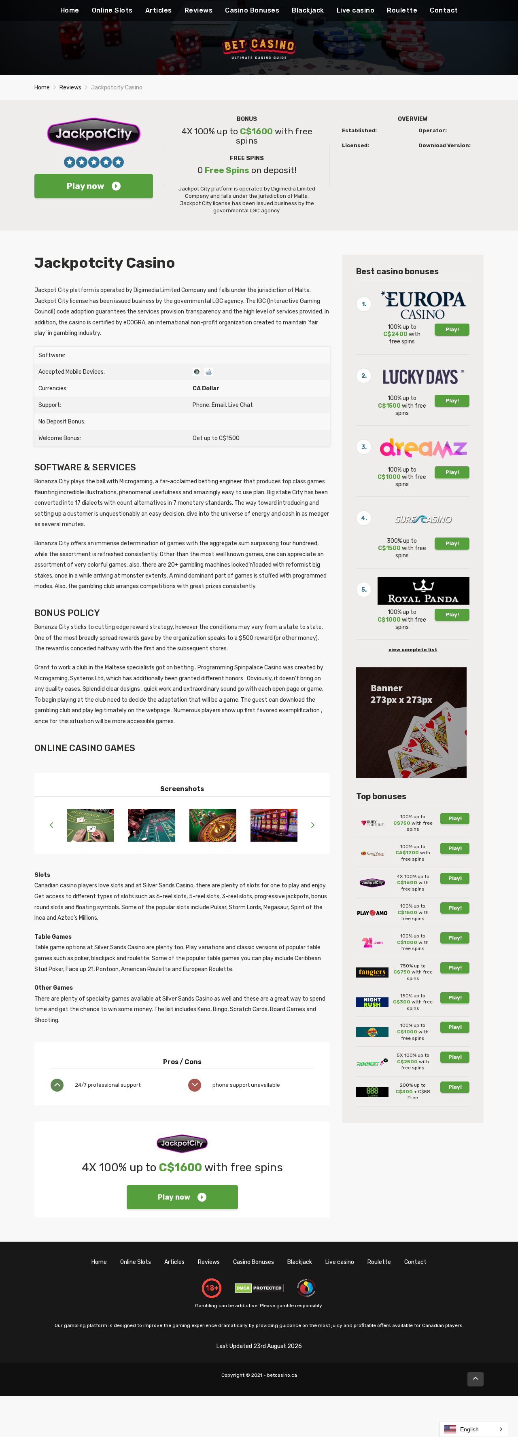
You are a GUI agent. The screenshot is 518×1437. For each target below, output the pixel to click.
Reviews (199, 10)
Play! (452, 329)
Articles (158, 10)
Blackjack (308, 10)
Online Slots (112, 10)
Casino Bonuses (252, 10)
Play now (85, 186)
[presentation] (51, 825)
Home (69, 10)
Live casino (356, 10)
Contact (444, 10)
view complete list (412, 649)
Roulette (402, 10)
